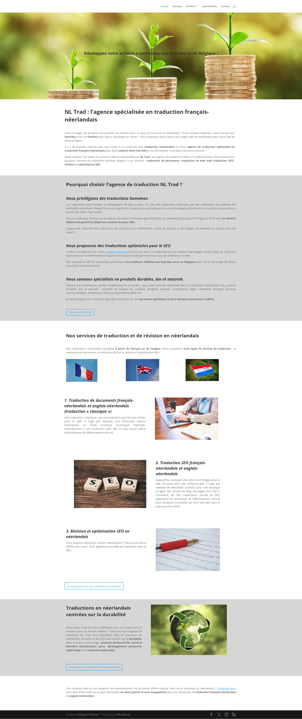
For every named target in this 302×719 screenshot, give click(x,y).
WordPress (123, 714)
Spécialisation (209, 6)
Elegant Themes (88, 714)
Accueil (164, 6)
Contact (225, 6)
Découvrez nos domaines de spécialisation (94, 667)
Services (190, 6)
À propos (177, 6)
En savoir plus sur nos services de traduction (94, 586)
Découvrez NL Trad (80, 312)
